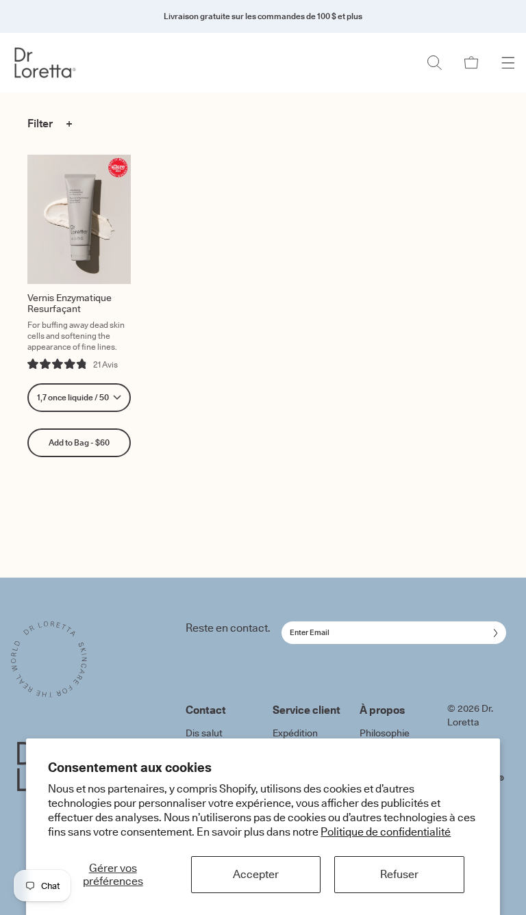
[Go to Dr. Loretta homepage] (53, 62)
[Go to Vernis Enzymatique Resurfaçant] (79, 219)
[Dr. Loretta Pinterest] (501, 778)
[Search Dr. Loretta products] (434, 62)
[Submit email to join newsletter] (493, 633)
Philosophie (385, 733)
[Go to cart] (471, 62)
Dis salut (204, 733)
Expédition (295, 733)
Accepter (256, 873)
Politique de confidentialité (386, 831)
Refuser (399, 873)
